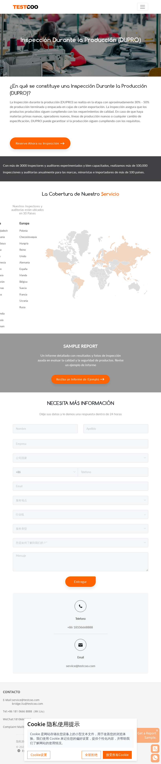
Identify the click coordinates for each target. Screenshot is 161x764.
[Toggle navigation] (142, 7)
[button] (155, 748)
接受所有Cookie (117, 755)
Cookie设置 (39, 755)
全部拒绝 (91, 755)
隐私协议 (21, 741)
